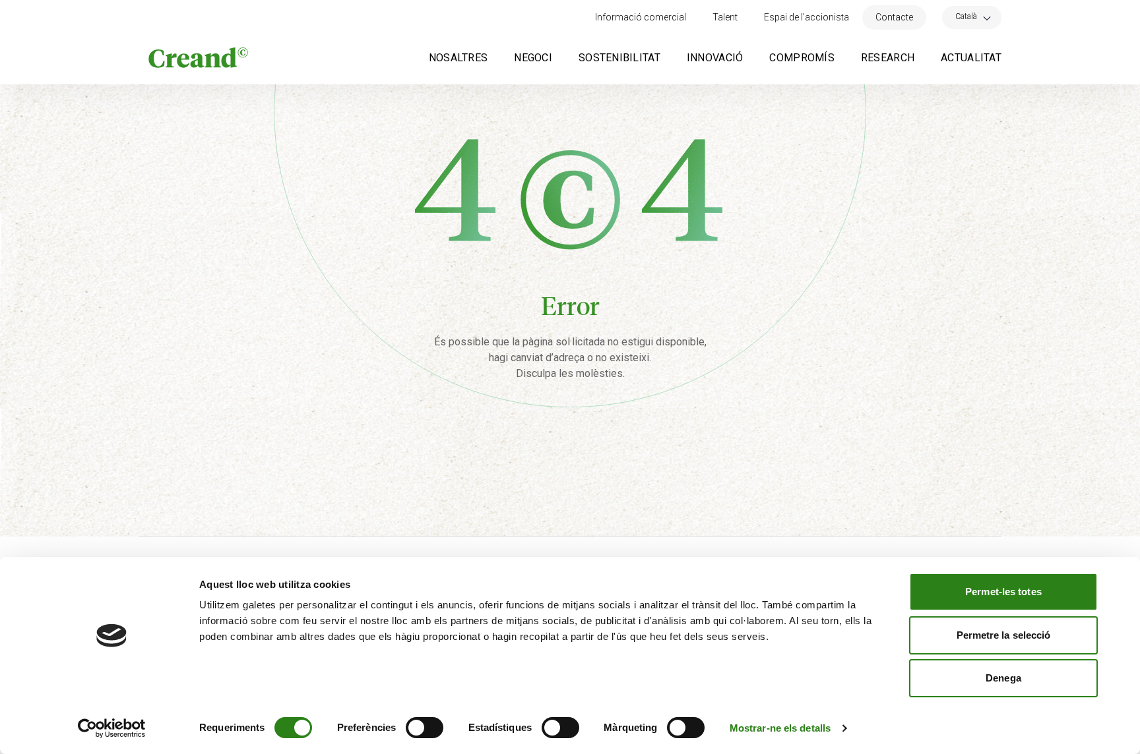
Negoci (533, 57)
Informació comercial (640, 17)
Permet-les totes (1003, 591)
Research (887, 57)
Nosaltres (458, 57)
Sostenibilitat (619, 57)
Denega (1003, 677)
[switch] (424, 727)
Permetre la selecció (1004, 635)
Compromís (802, 57)
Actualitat (971, 57)
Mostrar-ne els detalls (780, 728)
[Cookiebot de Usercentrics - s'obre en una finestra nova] (112, 728)
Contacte (894, 17)
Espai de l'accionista (806, 17)
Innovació (715, 57)
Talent (725, 17)
